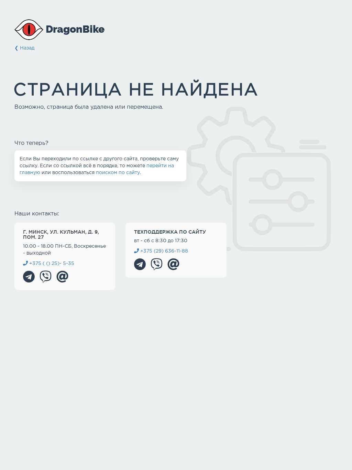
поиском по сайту (118, 173)
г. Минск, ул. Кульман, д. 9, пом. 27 (61, 234)
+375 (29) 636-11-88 (163, 251)
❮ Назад (24, 48)
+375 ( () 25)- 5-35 (51, 263)
